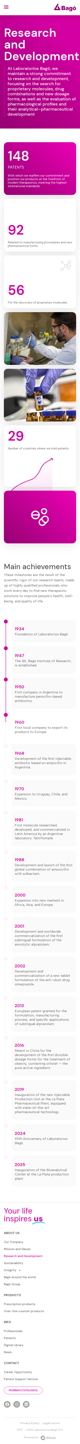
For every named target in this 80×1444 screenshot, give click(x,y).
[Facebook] (7, 1404)
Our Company (13, 1242)
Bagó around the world (20, 1277)
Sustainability (13, 1263)
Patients (10, 1338)
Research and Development (23, 1256)
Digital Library (13, 1345)
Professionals (13, 1331)
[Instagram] (16, 1404)
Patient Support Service (21, 1379)
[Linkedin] (26, 1404)
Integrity (10, 1270)
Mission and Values (17, 1249)
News (8, 1352)
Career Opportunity (18, 1372)
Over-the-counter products (24, 1311)
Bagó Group (12, 1284)
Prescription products (19, 1304)
